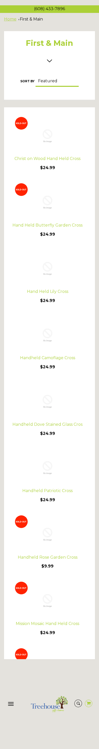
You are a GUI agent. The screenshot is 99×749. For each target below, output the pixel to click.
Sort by (27, 81)
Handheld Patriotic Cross (47, 490)
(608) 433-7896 (49, 8)
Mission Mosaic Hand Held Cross (47, 623)
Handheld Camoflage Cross (47, 357)
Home (10, 19)
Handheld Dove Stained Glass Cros (47, 424)
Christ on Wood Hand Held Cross (47, 158)
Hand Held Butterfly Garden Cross (47, 225)
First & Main (31, 19)
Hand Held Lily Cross (47, 291)
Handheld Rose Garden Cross (47, 557)
